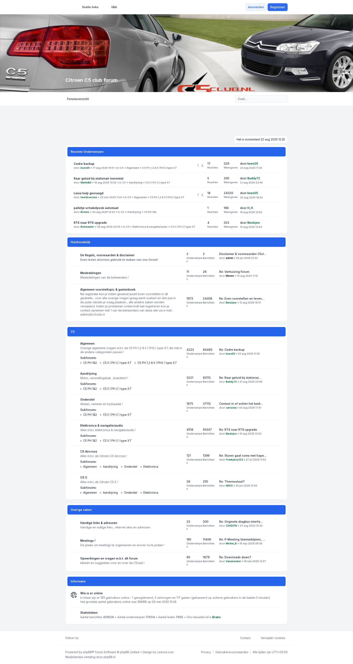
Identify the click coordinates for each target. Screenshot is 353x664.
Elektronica (150, 466)
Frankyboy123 (234, 459)
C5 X (83, 477)
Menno (230, 275)
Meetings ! (87, 540)
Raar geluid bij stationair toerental (98, 178)
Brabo (216, 617)
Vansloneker (233, 561)
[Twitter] (84, 638)
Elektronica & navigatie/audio (150, 226)
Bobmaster (87, 226)
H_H (250, 208)
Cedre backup (84, 163)
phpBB (87, 652)
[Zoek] (276, 98)
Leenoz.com (165, 652)
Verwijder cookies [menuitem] (273, 638)
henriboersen (88, 197)
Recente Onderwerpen (87, 151)
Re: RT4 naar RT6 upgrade (238, 429)
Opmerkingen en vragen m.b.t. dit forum (109, 558)
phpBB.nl (109, 657)
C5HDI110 (231, 525)
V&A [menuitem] (114, 7)
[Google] (91, 638)
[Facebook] (81, 638)
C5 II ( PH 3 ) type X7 (157, 182)
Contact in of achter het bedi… (241, 403)
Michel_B (231, 543)
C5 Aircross (88, 451)
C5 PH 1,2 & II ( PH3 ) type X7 (159, 167)
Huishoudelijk (80, 242)
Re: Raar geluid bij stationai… (240, 377)
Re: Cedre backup (232, 349)
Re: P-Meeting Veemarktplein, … (242, 539)
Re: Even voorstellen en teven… (242, 298)
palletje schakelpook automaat (96, 208)
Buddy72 (253, 178)
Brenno (84, 211)
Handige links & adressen (98, 523)
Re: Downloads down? (235, 557)
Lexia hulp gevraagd (88, 193)
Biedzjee (253, 222)
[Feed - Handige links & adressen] (179, 525)
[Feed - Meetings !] (179, 542)
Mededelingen (90, 273)
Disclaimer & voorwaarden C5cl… (242, 254)
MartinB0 (85, 182)
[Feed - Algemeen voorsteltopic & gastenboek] (179, 302)
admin (229, 258)
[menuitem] (88, 7)
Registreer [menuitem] (277, 7)
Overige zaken (81, 509)
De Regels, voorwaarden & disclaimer (107, 255)
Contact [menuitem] (245, 638)
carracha (231, 407)
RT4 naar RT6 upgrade (90, 222)
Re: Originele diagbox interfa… (241, 521)
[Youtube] (88, 638)
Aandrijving (135, 182)
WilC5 (229, 485)
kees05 (85, 167)
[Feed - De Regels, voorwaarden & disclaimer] (179, 257)
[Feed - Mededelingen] (179, 275)
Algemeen (132, 167)
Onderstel (87, 399)
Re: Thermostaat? (232, 481)
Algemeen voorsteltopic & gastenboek (107, 289)
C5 (121, 167)
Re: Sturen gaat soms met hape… (243, 455)
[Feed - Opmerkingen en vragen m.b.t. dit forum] (179, 560)
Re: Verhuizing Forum (234, 271)
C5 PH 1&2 (150, 211)
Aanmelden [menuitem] (256, 7)
